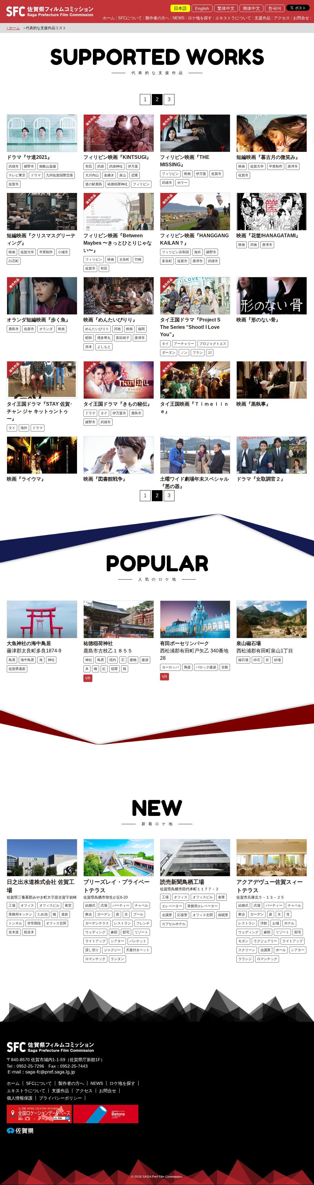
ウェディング (95, 932)
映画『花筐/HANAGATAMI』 (268, 235)
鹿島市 (14, 329)
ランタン (117, 959)
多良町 (167, 261)
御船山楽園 (47, 166)
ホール (281, 950)
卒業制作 (275, 166)
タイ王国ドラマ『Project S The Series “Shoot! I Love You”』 (190, 327)
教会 (88, 914)
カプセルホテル (174, 924)
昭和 (88, 338)
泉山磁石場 (248, 643)
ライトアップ (95, 941)
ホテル (289, 923)
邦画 (253, 244)
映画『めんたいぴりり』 (110, 319)
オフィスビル (49, 905)
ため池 (42, 914)
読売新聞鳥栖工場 (182, 882)
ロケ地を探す (200, 18)
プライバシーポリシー (60, 1098)
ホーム (109, 18)
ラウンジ (245, 959)
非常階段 (34, 923)
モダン (243, 941)
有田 (88, 166)
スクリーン (246, 950)
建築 (145, 660)
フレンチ (143, 923)
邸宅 (126, 932)
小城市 (63, 252)
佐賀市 (14, 184)
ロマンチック (95, 959)
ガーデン (104, 914)
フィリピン (141, 184)
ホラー (182, 182)
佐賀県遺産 (17, 669)
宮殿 (224, 667)
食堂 (68, 905)
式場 (104, 905)
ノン (184, 352)
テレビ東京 (17, 175)
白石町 (14, 261)
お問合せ (301, 18)
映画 (187, 173)
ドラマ (36, 175)
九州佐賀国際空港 (59, 175)
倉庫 (221, 897)
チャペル (141, 905)
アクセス (282, 18)
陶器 (187, 667)
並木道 (14, 932)
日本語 (180, 8)
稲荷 (114, 669)
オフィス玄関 (56, 923)
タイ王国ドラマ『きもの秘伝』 (117, 404)
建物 (133, 660)
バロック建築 (206, 667)
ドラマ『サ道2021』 (29, 157)
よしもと (104, 346)
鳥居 (12, 660)
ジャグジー (112, 950)
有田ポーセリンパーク (184, 643)
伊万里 (133, 166)
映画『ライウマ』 (26, 479)
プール (138, 914)
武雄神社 (116, 166)
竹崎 (138, 259)
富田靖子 (122, 338)
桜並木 (29, 932)
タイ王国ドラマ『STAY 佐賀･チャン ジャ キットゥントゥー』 (39, 411)
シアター (117, 941)
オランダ (46, 329)
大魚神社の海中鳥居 (29, 643)
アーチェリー (184, 343)
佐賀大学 (257, 166)
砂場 (277, 660)
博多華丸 (104, 338)
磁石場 (243, 660)
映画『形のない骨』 (258, 319)
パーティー (121, 905)
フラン (198, 352)
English (202, 8)
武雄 (100, 166)
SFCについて (130, 18)
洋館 (263, 923)
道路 (64, 914)
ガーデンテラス (97, 923)
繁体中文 (226, 8)
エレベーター (172, 906)
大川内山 (92, 175)
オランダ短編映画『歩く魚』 (39, 319)
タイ (165, 343)
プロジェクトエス (212, 343)
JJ (210, 352)
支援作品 (262, 18)
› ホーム (13, 28)
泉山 (122, 175)
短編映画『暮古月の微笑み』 (268, 157)
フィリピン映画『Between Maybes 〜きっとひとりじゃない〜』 (117, 243)
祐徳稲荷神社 (117, 184)
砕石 (257, 660)
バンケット (137, 941)
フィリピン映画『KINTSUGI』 (117, 157)
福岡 (141, 329)
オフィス (27, 905)
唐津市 (293, 166)
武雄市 (14, 166)
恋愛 (134, 175)
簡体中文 (251, 8)
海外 (197, 252)
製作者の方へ (157, 18)
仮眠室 (223, 915)
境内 (112, 660)
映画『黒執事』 (253, 404)
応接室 (182, 915)
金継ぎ (109, 175)
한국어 (274, 8)
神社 (51, 660)
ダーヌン (168, 352)
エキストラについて (233, 18)
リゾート (141, 932)
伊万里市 (119, 413)
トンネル (15, 923)
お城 (275, 923)
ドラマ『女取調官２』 (260, 479)
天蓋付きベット (138, 950)
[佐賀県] (20, 1130)
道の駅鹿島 (93, 184)
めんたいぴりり (97, 329)
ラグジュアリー (265, 941)
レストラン (122, 923)
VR (87, 678)
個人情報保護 (20, 1098)
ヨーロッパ (170, 667)
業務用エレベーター (202, 906)
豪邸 (114, 932)
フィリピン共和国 (175, 252)
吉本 (88, 346)
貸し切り (92, 950)
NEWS (179, 18)
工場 (12, 905)
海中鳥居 (27, 660)
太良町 (124, 259)
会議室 (167, 915)
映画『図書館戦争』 (105, 479)
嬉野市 (29, 166)
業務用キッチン (20, 914)
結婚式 (90, 905)
